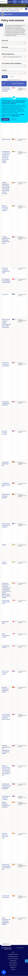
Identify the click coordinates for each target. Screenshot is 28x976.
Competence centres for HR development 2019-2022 (6, 786)
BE (15, 139)
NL (15, 671)
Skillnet (4, 545)
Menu (19, 1)
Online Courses (6, 139)
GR (15, 523)
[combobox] (14, 50)
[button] (3, 972)
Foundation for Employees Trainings (6, 797)
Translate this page (14, 10)
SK (15, 714)
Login (22, 2)
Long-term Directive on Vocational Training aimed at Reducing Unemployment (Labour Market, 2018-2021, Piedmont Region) (6, 590)
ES (15, 802)
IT (15, 583)
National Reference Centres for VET (5, 836)
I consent (5, 119)
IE (15, 544)
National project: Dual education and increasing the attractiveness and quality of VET (6, 770)
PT (15, 687)
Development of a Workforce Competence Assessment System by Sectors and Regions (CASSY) (6, 157)
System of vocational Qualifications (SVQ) (6, 270)
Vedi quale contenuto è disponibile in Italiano (16, 6)
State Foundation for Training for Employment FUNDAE (6, 921)
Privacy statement (13, 963)
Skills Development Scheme (6, 635)
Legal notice (13, 967)
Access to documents (13, 958)
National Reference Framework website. (5, 208)
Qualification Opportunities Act (6, 485)
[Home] (3, 2)
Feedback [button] (26, 961)
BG (15, 151)
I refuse (13, 119)
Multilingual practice (13, 956)
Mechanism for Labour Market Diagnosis (6, 525)
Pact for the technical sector (5, 672)
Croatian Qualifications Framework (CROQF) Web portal (6, 240)
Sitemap (13, 969)
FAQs (13, 952)
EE (15, 294)
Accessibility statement (13, 954)
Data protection (13, 965)
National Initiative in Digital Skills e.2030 (5, 689)
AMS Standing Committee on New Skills (6, 89)
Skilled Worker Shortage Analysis (6, 496)
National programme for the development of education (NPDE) (6, 749)
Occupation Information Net (5, 463)
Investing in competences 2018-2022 (6, 403)
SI (15, 784)
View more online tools (15, 2)
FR (15, 362)
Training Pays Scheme (6, 646)
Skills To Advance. (4, 562)
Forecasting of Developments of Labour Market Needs (6, 717)
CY (15, 268)
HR (15, 236)
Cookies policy (13, 960)
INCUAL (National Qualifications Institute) (6, 805)
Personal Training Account (4, 432)
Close (26, 9)
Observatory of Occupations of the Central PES (6, 867)
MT (15, 600)
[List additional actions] (12, 2)
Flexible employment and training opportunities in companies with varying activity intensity (6, 188)
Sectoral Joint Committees (6, 896)
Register (26, 2)
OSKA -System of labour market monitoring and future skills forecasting (6, 323)
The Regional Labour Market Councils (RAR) (6, 280)
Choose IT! (5, 294)
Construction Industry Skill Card (5, 602)
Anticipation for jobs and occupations (5, 364)
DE (15, 462)
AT (15, 88)
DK (15, 279)
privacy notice (15, 115)
